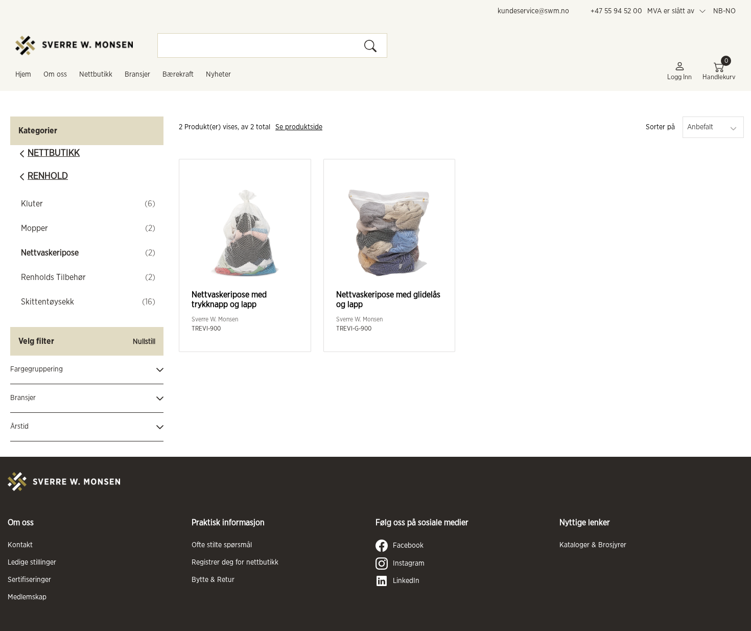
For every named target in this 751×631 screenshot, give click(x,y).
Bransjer (137, 74)
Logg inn (679, 77)
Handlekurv (719, 71)
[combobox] (713, 127)
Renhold (48, 176)
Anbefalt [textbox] (700, 127)
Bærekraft (178, 74)
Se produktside (298, 127)
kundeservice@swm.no (533, 11)
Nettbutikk (95, 74)
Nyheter (218, 74)
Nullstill (144, 341)
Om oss (55, 74)
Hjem (23, 74)
